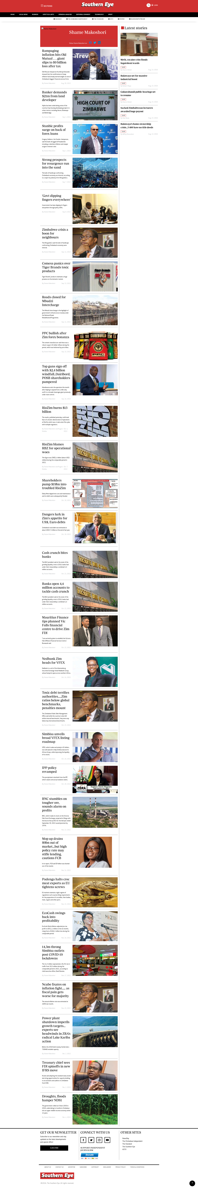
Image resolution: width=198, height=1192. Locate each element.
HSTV (111, 19)
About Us (47, 1167)
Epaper (122, 19)
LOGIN (155, 5)
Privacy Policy (121, 1167)
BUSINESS (35, 14)
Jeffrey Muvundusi (128, 134)
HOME (13, 14)
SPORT (110, 14)
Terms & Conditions (137, 1167)
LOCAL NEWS (23, 14)
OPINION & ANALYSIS (65, 14)
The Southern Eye (128, 1147)
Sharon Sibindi (127, 70)
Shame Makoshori (49, 83)
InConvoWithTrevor (138, 19)
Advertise (71, 1167)
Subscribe (83, 1167)
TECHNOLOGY (99, 14)
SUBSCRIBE (54, 1148)
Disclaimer (107, 1167)
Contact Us (59, 1167)
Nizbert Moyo (126, 86)
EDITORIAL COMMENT (83, 14)
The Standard (99, 19)
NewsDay (58, 19)
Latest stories (136, 28)
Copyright (95, 1167)
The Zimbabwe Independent (77, 19)
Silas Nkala (125, 118)
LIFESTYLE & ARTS (48, 14)
